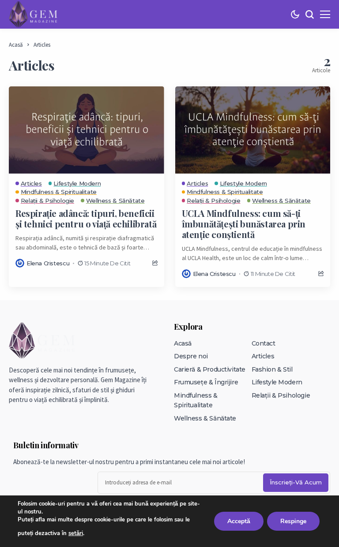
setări (75, 533)
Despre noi (191, 356)
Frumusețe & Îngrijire (206, 382)
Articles (42, 44)
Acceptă (238, 521)
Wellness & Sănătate (205, 418)
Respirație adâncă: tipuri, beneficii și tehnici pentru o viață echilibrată (85, 218)
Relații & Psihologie (281, 395)
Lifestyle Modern (277, 382)
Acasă (16, 44)
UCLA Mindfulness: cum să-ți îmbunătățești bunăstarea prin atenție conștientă (243, 223)
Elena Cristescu (47, 263)
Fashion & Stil (272, 369)
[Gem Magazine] (33, 14)
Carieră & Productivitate (209, 369)
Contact (263, 343)
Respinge (293, 521)
